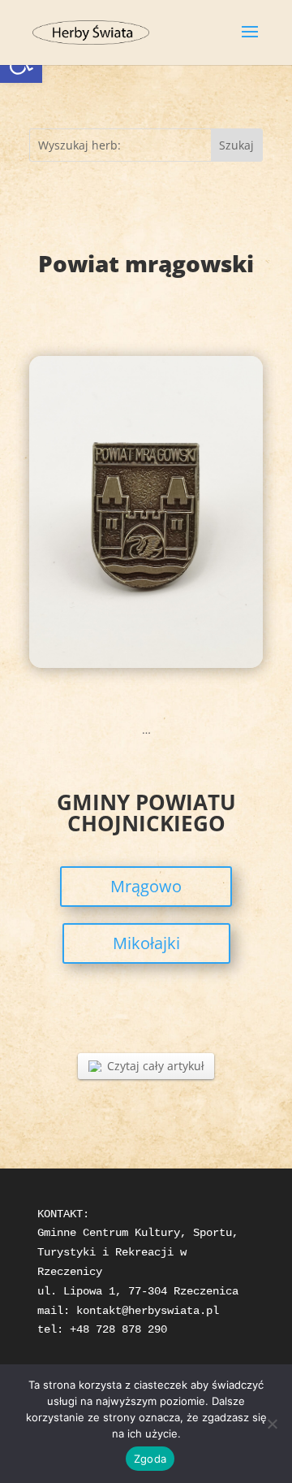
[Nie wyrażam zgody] (272, 1424)
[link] (90, 31)
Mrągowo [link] (146, 886)
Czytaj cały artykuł (155, 1065)
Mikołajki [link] (146, 943)
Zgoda (150, 1458)
